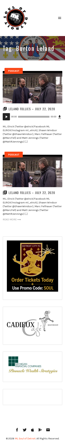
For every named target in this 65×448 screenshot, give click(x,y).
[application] (32, 116)
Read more (10, 219)
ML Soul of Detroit (25, 438)
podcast (13, 70)
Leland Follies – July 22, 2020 (32, 109)
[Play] (6, 116)
